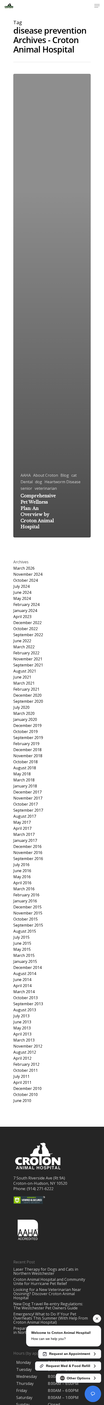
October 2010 (25, 1095)
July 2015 (21, 937)
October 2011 (25, 1070)
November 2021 (27, 659)
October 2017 (25, 804)
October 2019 (25, 732)
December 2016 (27, 847)
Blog (64, 475)
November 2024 (27, 574)
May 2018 (22, 774)
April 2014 (22, 986)
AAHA (26, 475)
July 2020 (21, 707)
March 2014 (24, 992)
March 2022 (24, 647)
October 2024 (25, 580)
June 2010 (22, 1101)
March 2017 (24, 834)
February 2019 (26, 744)
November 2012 (27, 1046)
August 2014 (24, 974)
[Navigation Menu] (97, 5)
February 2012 (26, 1064)
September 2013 (28, 1004)
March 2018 (24, 780)
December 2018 (27, 750)
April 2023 (22, 617)
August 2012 (24, 1052)
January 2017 (25, 840)
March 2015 (24, 955)
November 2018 (27, 756)
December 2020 (27, 695)
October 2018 (25, 762)
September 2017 (28, 810)
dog (38, 482)
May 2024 (22, 599)
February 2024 (26, 605)
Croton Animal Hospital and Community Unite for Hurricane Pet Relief (49, 1281)
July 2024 (21, 586)
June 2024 (22, 592)
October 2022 (25, 629)
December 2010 (27, 1089)
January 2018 (25, 786)
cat (74, 475)
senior (26, 488)
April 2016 (22, 883)
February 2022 (26, 653)
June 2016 (22, 871)
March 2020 (24, 713)
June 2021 (22, 677)
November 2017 (27, 798)
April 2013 (22, 1034)
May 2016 (22, 877)
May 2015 (22, 949)
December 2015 (27, 907)
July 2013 (21, 1016)
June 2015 (22, 943)
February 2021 (26, 689)
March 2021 (24, 683)
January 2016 (25, 901)
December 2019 (27, 726)
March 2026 (24, 568)
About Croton (45, 475)
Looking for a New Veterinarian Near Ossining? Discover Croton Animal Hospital (47, 1293)
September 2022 (28, 635)
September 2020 (28, 701)
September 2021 (28, 665)
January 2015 (25, 961)
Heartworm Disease (63, 482)
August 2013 (24, 1010)
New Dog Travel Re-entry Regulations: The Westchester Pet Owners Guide (48, 1306)
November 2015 (27, 913)
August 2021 (24, 671)
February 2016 (26, 895)
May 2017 (22, 822)
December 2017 (27, 792)
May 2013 (22, 1028)
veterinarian (46, 488)
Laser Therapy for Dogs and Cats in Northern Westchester (45, 1271)
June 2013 (22, 1022)
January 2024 (25, 611)
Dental (27, 482)
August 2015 (24, 931)
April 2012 (22, 1058)
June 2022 (22, 641)
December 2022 (27, 623)
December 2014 (27, 968)
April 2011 (22, 1082)
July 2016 (21, 865)
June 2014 (22, 980)
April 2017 (22, 828)
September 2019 (28, 738)
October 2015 (25, 919)
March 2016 (24, 889)
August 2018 (24, 768)
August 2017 (24, 816)
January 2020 (25, 720)
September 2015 (28, 925)
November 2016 (27, 853)
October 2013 (25, 998)
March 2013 (24, 1040)
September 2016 (28, 859)
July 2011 (21, 1076)
